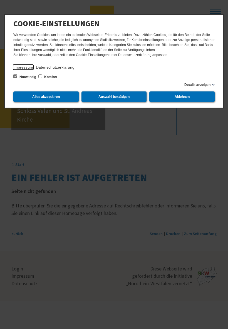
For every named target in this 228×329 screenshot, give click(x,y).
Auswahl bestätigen (114, 97)
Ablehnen (182, 97)
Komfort (50, 77)
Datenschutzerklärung (55, 67)
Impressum (23, 67)
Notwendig (28, 77)
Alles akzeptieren (46, 97)
